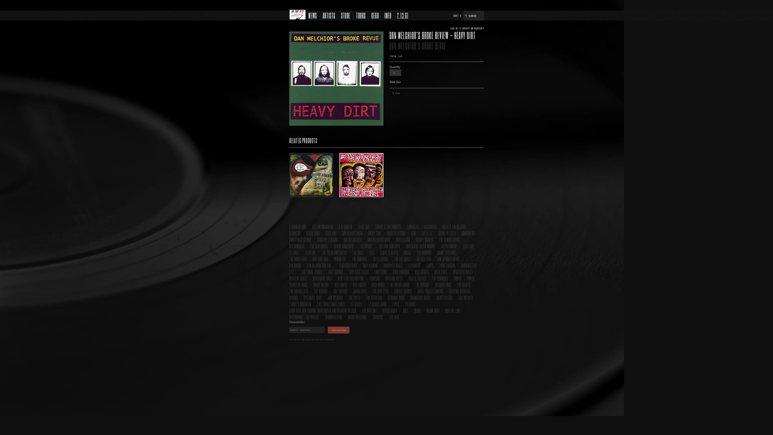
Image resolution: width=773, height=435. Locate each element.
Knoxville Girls (392, 265)
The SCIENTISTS (298, 291)
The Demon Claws (449, 239)
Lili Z (292, 271)
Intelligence (381, 259)
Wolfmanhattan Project (304, 317)
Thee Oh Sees (465, 297)
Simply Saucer (403, 291)
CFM (413, 233)
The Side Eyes (380, 291)
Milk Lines (441, 271)
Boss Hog (331, 233)
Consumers (468, 233)
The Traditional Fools (331, 304)
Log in (454, 28)
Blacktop (295, 233)
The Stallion (374, 297)
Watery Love (452, 310)
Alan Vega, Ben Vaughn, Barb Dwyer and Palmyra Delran (322, 310)
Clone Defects (447, 233)
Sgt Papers (340, 291)
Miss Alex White (463, 271)
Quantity (395, 66)
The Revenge (422, 284)
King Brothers (348, 265)
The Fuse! (357, 252)
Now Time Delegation (351, 278)
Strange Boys (396, 297)
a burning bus (297, 226)
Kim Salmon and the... (320, 265)
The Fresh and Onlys (334, 252)
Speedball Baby (313, 297)
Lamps (430, 265)
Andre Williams (357, 317)
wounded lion (334, 317)
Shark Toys (360, 291)
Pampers (374, 278)
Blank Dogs (313, 233)
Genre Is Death (389, 252)
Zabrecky (378, 317)
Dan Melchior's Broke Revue (418, 46)
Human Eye (340, 259)
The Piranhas (440, 278)
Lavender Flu (468, 265)
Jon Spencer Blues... (449, 259)
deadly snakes (424, 239)
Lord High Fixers (359, 271)
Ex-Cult (294, 252)
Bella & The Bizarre (454, 226)
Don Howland (320, 259)
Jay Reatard (423, 259)
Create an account (473, 28)
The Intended (402, 259)
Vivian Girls (389, 310)
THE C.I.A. (427, 233)
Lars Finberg (447, 265)
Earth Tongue (449, 246)
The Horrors (424, 252)
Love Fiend (381, 271)
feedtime (310, 252)
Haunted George (446, 252)
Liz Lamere (414, 265)
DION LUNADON (401, 271)
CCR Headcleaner (352, 233)
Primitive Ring (298, 284)
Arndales (412, 226)
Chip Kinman (370, 265)
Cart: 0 (457, 15)
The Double (366, 246)
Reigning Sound (400, 284)
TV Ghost (410, 304)
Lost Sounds (335, 271)
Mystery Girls (298, 278)
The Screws (321, 291)
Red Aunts (341, 284)
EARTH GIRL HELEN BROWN (420, 246)
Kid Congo (295, 265)
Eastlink (468, 246)
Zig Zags (394, 317)
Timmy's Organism (300, 304)
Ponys (457, 278)
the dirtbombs (319, 246)
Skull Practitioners (430, 291)
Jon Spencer (335, 297)
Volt (405, 310)
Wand (417, 310)
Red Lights (359, 284)
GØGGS (407, 252)
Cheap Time (374, 233)
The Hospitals (298, 259)
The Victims (369, 310)
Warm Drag (433, 310)
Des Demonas (296, 246)
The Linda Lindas (312, 271)
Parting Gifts (394, 278)
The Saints (463, 284)
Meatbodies (422, 271)
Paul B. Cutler (417, 278)
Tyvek (395, 304)
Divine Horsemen (344, 246)
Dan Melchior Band (379, 239)
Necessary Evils (322, 278)
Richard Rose (443, 284)
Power (470, 278)
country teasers (327, 239)
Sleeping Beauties (460, 291)
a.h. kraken (345, 226)
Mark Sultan (444, 297)
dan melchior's (352, 239)
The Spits (354, 297)
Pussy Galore (321, 284)
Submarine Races (420, 297)
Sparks (293, 297)
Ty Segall (356, 304)
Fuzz (371, 252)
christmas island (300, 239)
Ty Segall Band (377, 304)
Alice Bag (364, 226)
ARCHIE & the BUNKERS (388, 226)
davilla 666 (403, 239)
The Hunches (359, 259)
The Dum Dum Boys (389, 246)
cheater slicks (396, 233)
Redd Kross (378, 284)
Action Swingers (322, 226)
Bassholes (430, 226)
